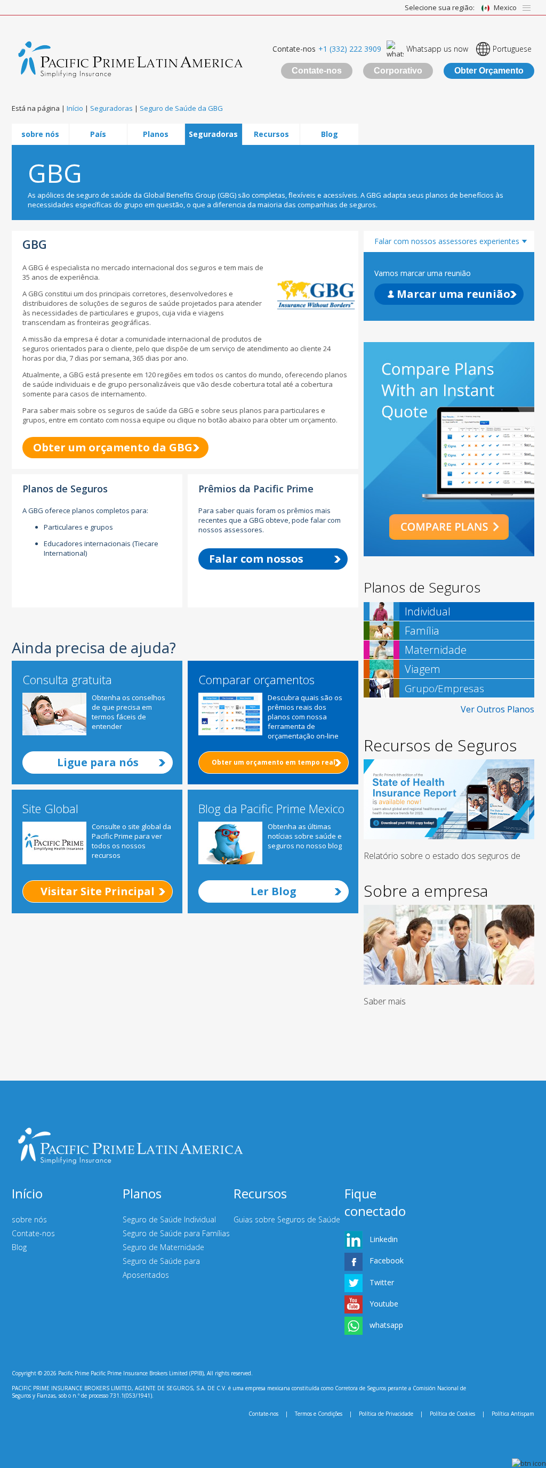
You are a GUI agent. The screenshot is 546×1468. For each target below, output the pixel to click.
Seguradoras (213, 134)
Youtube (384, 1304)
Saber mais (385, 1001)
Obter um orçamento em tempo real (273, 762)
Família (422, 630)
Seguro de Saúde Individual (169, 1219)
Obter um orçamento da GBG (112, 447)
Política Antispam (513, 1413)
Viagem (422, 669)
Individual (428, 611)
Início (27, 1193)
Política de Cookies (452, 1413)
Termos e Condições (318, 1413)
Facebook (387, 1260)
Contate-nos (317, 70)
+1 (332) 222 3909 (349, 49)
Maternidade (436, 650)
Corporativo (398, 70)
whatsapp (386, 1325)
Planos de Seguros (422, 587)
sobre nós (40, 134)
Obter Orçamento (489, 70)
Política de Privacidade (386, 1413)
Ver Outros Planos (497, 709)
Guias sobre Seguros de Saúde (287, 1219)
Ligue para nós (98, 762)
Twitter (382, 1282)
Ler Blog (273, 891)
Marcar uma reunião (452, 294)
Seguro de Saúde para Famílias (176, 1233)
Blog (329, 134)
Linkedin (384, 1239)
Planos (155, 134)
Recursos (271, 134)
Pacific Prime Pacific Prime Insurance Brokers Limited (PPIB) (131, 1373)
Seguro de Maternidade (163, 1247)
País (98, 134)
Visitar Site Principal (98, 891)
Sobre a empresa (426, 891)
